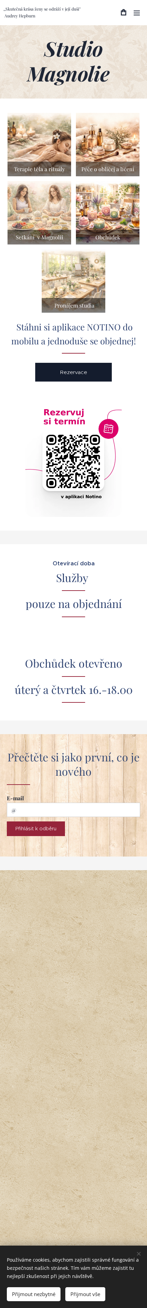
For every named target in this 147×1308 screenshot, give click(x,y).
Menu (137, 12)
